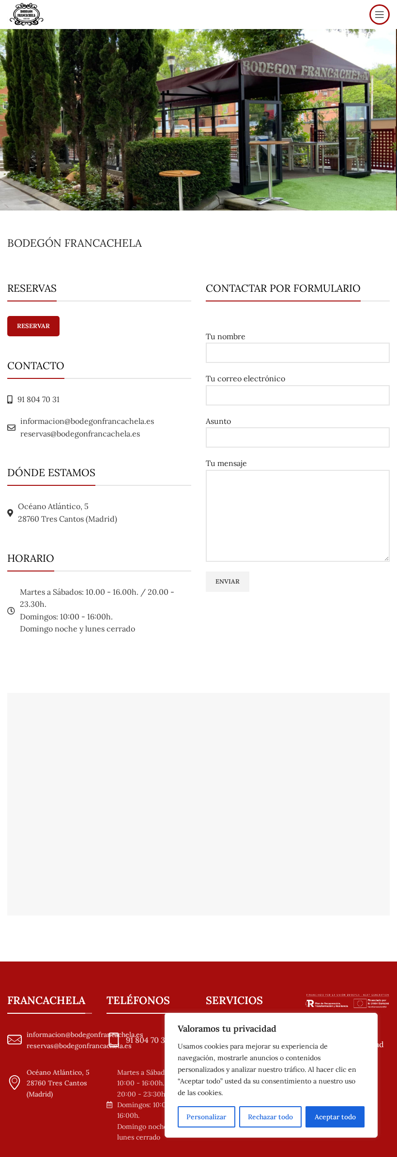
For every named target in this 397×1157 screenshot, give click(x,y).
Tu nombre (225, 336)
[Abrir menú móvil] (380, 14)
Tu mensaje (226, 463)
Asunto (218, 421)
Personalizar (206, 1116)
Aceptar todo (335, 1116)
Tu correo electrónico (245, 378)
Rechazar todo (270, 1116)
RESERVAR (33, 326)
